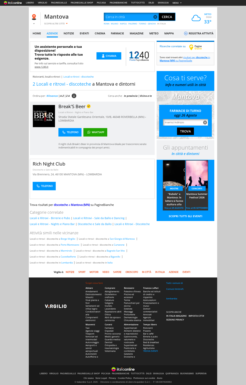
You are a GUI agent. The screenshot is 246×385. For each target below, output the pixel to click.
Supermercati (130, 327)
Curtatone (119, 244)
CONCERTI (197, 188)
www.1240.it (41, 67)
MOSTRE (174, 188)
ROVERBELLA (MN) (133, 117)
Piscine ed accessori (129, 296)
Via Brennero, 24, (44, 174)
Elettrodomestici (94, 294)
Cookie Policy (125, 378)
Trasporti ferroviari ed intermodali (92, 336)
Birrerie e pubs (150, 336)
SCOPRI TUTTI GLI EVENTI (185, 216)
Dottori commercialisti (150, 310)
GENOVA (152, 23)
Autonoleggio (92, 342)
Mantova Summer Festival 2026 (197, 195)
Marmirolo (66, 250)
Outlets (108, 305)
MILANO (114, 23)
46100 (59, 174)
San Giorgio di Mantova (122, 238)
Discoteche (148, 339)
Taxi (88, 327)
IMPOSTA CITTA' (196, 315)
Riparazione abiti (113, 311)
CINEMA (100, 33)
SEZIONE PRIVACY (175, 319)
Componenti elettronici (92, 319)
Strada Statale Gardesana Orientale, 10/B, (85, 117)
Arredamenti (92, 291)
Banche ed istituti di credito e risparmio (151, 294)
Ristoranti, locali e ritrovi (46, 76)
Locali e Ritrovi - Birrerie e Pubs (50, 218)
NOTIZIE (69, 33)
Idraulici (89, 297)
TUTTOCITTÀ (138, 3)
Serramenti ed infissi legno (92, 307)
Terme (127, 300)
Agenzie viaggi (93, 330)
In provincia (131, 96)
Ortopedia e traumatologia (112, 346)
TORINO (142, 23)
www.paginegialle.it (198, 47)
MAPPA (169, 33)
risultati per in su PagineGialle (185, 59)
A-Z (62, 96)
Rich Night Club (49, 164)
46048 (116, 117)
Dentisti (108, 342)
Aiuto (159, 378)
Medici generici (112, 336)
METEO (154, 33)
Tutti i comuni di (174, 283)
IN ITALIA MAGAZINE (176, 315)
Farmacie (109, 327)
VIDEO (105, 272)
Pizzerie (147, 330)
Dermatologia (130, 317)
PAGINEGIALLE (59, 3)
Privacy (112, 378)
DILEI (151, 3)
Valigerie (109, 302)
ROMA (106, 23)
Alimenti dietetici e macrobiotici (132, 332)
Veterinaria (110, 350)
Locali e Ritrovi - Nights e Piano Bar (75, 112)
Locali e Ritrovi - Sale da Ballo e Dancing (99, 218)
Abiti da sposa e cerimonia (113, 319)
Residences (148, 345)
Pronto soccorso (113, 333)
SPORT (82, 272)
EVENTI (84, 33)
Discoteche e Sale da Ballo (45, 169)
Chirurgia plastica (132, 320)
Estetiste (128, 308)
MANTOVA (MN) (74, 174)
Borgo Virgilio (68, 238)
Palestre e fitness (132, 291)
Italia (110, 262)
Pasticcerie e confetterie (130, 349)
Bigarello (115, 256)
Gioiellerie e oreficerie (110, 296)
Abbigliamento (112, 291)
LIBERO (30, 3)
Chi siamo (89, 378)
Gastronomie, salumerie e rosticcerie (130, 339)
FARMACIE (117, 33)
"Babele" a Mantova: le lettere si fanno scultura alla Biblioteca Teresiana (174, 199)
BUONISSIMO (187, 374)
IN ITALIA (161, 23)
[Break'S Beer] (44, 116)
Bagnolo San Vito (116, 250)
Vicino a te (146, 96)
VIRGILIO (42, 3)
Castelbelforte (68, 256)
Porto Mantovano (70, 244)
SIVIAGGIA (163, 3)
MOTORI (94, 272)
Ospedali (109, 330)
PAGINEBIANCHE (118, 3)
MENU (176, 3)
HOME (37, 33)
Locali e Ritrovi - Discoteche (132, 224)
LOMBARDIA (66, 120)
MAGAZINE (137, 33)
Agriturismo (149, 348)
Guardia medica (112, 339)
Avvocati (147, 314)
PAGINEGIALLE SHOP (82, 3)
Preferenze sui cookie (144, 378)
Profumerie (129, 314)
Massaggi (128, 311)
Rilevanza (52, 96)
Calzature (109, 300)
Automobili (91, 353)
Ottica (108, 314)
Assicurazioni (149, 300)
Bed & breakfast (151, 342)
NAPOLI (123, 23)
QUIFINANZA (172, 374)
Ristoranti (148, 327)
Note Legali (101, 378)
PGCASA (101, 3)
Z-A (68, 96)
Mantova (56, 16)
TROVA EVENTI (150, 350)
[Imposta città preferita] (34, 17)
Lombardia (67, 262)
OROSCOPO (131, 272)
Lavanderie (110, 308)
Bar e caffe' (148, 333)
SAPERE (117, 272)
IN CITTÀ (146, 272)
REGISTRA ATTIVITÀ (200, 33)
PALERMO (132, 23)
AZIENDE (52, 33)
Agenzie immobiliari (149, 319)
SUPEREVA (201, 374)
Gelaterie (128, 353)
